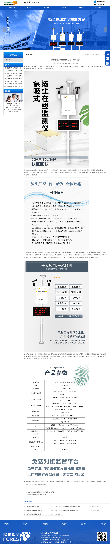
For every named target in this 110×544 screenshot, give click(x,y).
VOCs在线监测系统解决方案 (31, 506)
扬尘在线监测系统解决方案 (70, 510)
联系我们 (98, 7)
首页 (91, 54)
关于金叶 (81, 7)
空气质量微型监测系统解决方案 (71, 506)
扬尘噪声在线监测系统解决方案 (32, 514)
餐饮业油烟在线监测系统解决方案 (33, 510)
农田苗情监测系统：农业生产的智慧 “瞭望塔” (42, 492)
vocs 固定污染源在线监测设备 (38, 494)
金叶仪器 (59, 63)
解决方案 (46, 7)
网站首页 (12, 7)
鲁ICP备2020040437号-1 (54, 537)
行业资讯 (104, 54)
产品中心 (29, 7)
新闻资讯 (63, 7)
